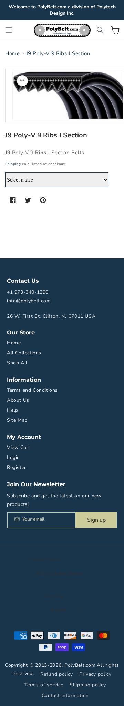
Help (12, 410)
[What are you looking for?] (100, 30)
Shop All (17, 363)
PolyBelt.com (79, 665)
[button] (8, 30)
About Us (18, 400)
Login (13, 457)
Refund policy (56, 674)
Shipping (13, 163)
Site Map (17, 420)
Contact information (65, 695)
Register (16, 467)
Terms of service (43, 685)
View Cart (18, 447)
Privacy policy (95, 674)
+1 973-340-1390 (28, 292)
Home (12, 53)
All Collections (24, 353)
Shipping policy (88, 685)
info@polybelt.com (29, 300)
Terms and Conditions (32, 390)
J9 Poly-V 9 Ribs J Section (58, 53)
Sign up (96, 520)
